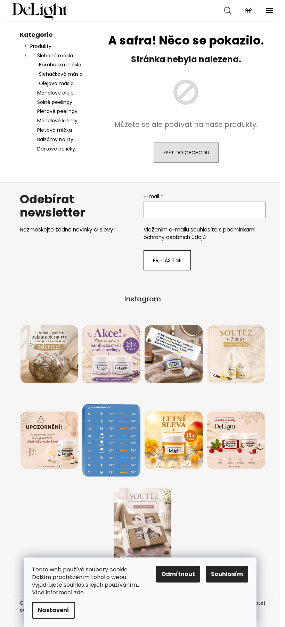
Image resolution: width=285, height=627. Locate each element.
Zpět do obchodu (186, 152)
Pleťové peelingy (57, 111)
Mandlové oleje (55, 92)
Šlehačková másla (61, 74)
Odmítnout (178, 574)
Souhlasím (227, 574)
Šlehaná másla (55, 55)
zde (79, 592)
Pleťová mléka (54, 130)
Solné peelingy (54, 102)
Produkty (40, 46)
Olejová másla (56, 83)
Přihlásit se (167, 260)
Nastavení (53, 610)
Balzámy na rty (55, 139)
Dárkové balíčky (56, 148)
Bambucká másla (60, 64)
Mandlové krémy (57, 120)
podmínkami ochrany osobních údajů (199, 233)
